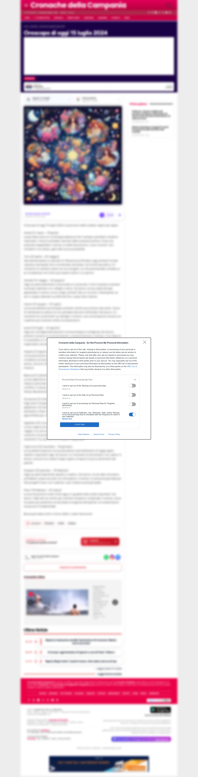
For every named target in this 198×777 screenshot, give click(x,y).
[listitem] (99, 379)
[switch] (132, 385)
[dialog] (99, 388)
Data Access (99, 434)
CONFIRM (80, 425)
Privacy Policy (114, 434)
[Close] (145, 343)
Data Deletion (84, 434)
